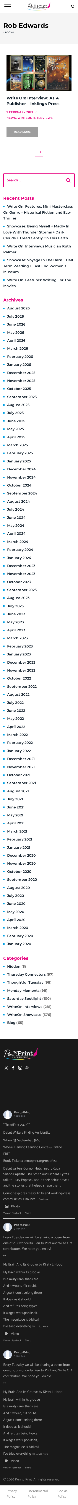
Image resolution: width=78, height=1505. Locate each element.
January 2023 (19, 654)
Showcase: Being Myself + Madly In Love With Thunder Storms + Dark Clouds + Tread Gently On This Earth (36, 232)
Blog (15, 1023)
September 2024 (22, 493)
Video (15, 1334)
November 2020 (21, 863)
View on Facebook (12, 1213)
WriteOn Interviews (29, 1007)
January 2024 (19, 558)
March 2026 (17, 348)
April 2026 (16, 340)
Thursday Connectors (30, 974)
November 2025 (21, 381)
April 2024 (16, 534)
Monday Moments (27, 991)
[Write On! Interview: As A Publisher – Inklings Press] (39, 73)
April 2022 (16, 727)
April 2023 (16, 630)
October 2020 (19, 872)
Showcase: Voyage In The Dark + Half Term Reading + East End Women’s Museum (38, 266)
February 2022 (20, 743)
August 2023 (18, 598)
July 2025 (15, 413)
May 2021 (15, 815)
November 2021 (21, 767)
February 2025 (20, 453)
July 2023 (15, 606)
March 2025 (17, 445)
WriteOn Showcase (29, 1015)
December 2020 (21, 855)
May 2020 (15, 912)
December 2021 (21, 759)
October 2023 (19, 582)
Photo (15, 1206)
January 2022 (19, 751)
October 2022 (19, 678)
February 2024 (20, 550)
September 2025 (22, 397)
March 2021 (17, 831)
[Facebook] (13, 1068)
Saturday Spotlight (29, 999)
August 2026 (18, 308)
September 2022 (22, 687)
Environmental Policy (38, 1494)
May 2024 (15, 526)
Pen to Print (22, 1112)
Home (8, 32)
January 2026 (19, 365)
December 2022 (21, 662)
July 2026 (15, 316)
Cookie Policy (62, 1494)
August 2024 (18, 501)
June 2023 (16, 614)
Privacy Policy (12, 1494)
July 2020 (15, 896)
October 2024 (19, 485)
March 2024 (17, 542)
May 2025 (15, 429)
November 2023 (21, 574)
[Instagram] (20, 1068)
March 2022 (17, 735)
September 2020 (22, 880)
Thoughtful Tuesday (29, 982)
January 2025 (19, 461)
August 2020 (18, 888)
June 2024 (16, 518)
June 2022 (16, 711)
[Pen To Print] (39, 6)
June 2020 (16, 904)
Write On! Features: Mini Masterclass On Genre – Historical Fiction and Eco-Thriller (38, 212)
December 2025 (21, 373)
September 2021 (21, 783)
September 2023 (22, 590)
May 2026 (15, 333)
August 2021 (18, 791)
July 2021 (15, 799)
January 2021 (18, 847)
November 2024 (21, 477)
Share (28, 1213)
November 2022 (21, 670)
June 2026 (16, 324)
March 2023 (17, 638)
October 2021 (18, 775)
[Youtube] (27, 1068)
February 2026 (20, 357)
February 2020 (20, 936)
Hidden (16, 966)
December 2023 (21, 566)
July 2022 (15, 703)
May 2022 (15, 719)
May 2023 (15, 622)
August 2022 (18, 694)
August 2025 (18, 405)
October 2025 (19, 389)
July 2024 (15, 509)
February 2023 (20, 646)
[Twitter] (6, 1068)
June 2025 (16, 421)
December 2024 (21, 469)
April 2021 (15, 823)
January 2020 (19, 944)
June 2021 (15, 807)
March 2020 (17, 928)
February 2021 (19, 839)
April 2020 (16, 920)
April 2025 (16, 437)
